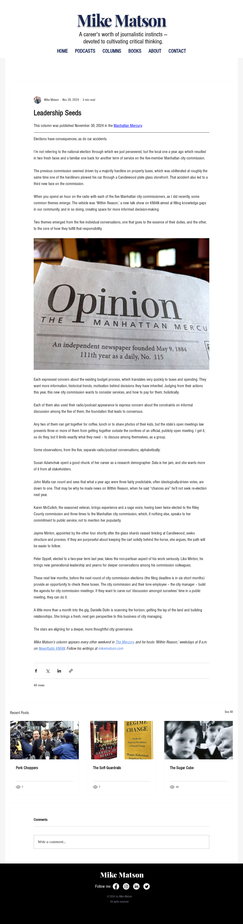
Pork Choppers (27, 767)
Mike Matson (121, 20)
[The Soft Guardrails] (121, 740)
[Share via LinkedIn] (59, 671)
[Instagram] (126, 886)
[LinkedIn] (136, 886)
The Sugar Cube (182, 767)
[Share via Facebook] (36, 671)
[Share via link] (71, 671)
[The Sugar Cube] (198, 740)
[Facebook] (116, 886)
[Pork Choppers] (44, 740)
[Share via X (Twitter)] (47, 671)
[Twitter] (146, 886)
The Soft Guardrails (107, 767)
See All (229, 712)
